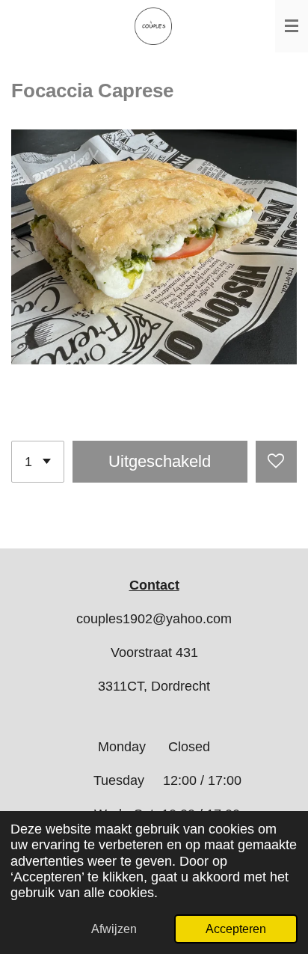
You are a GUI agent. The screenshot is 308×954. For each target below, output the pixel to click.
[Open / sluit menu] (291, 26)
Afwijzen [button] (114, 929)
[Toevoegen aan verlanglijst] (276, 461)
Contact (154, 585)
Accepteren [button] (236, 929)
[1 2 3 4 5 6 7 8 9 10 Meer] (37, 461)
